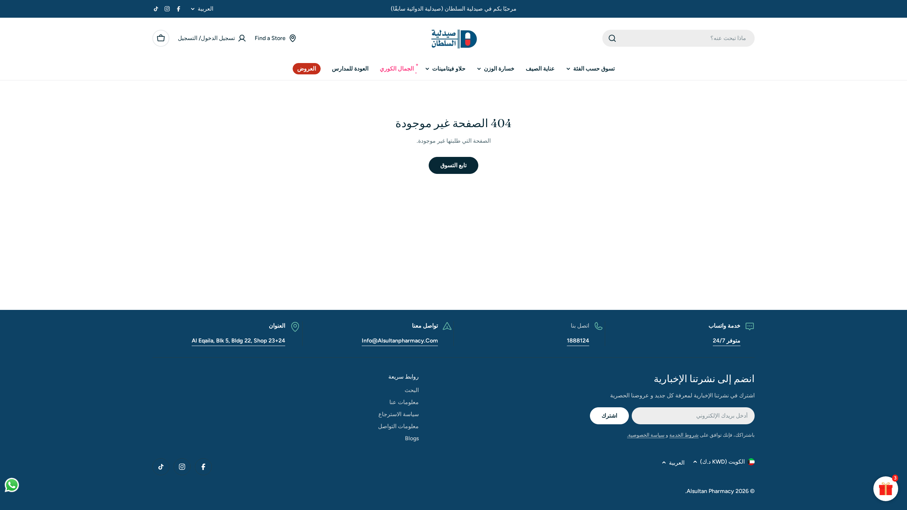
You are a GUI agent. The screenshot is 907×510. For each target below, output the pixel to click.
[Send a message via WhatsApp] (12, 485)
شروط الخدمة (684, 435)
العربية (205, 9)
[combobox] (678, 38)
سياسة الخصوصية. (646, 435)
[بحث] (612, 38)
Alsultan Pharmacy (710, 491)
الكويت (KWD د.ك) (722, 461)
